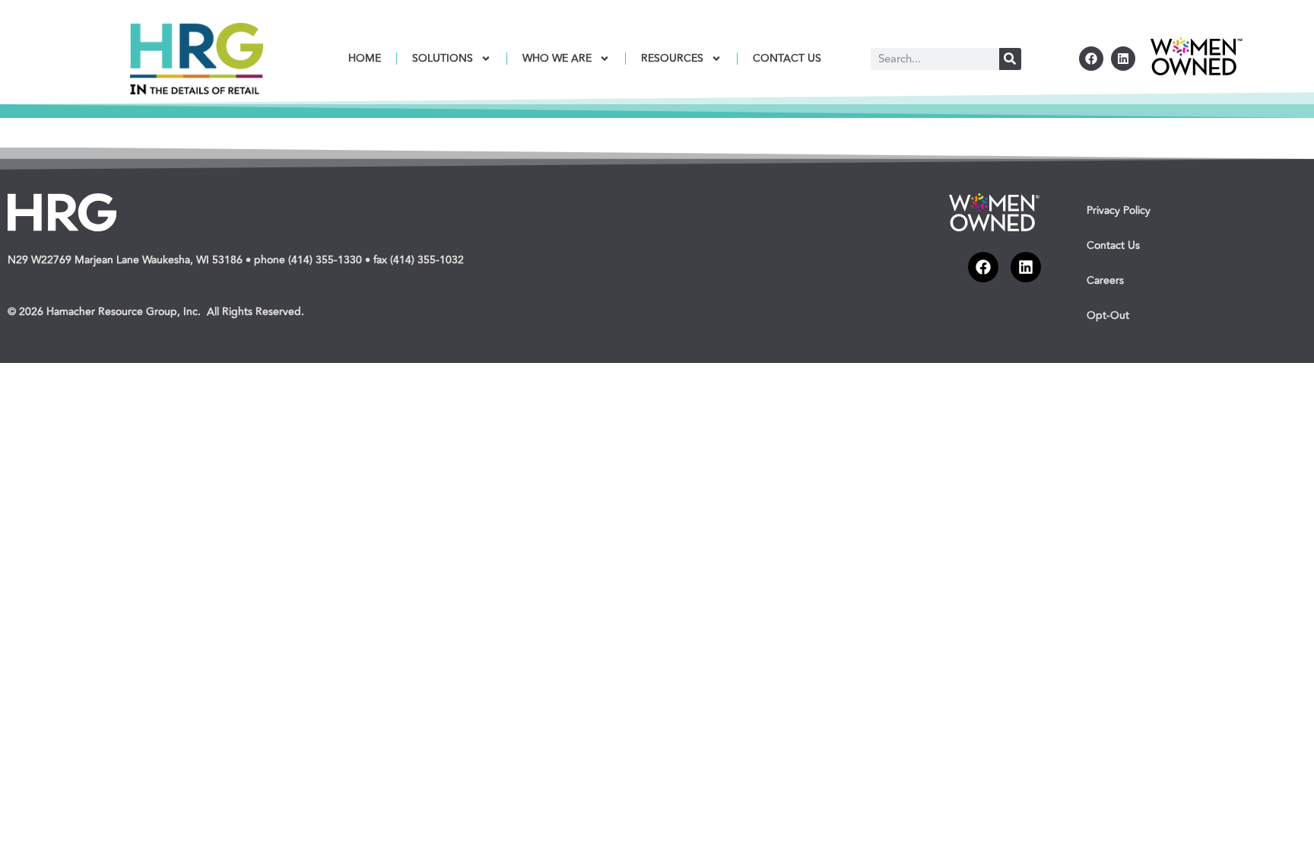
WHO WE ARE (557, 58)
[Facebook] (1091, 58)
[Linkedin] (1123, 58)
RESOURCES (672, 58)
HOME (364, 58)
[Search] (1010, 59)
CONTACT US (787, 58)
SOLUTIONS (442, 58)
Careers (1105, 280)
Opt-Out (1108, 315)
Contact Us (1113, 245)
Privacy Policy (1119, 210)
